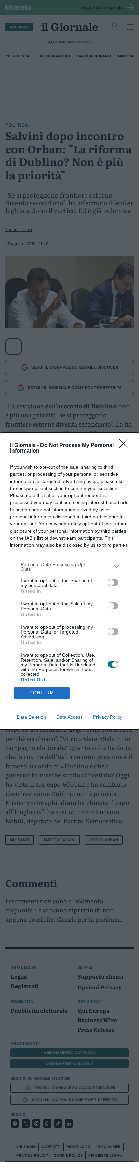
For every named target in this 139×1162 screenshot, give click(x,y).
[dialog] (69, 581)
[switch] (113, 582)
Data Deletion (31, 717)
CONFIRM (41, 692)
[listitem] (69, 566)
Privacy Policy (107, 717)
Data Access (69, 717)
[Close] (125, 445)
